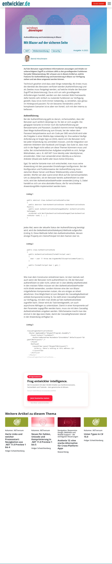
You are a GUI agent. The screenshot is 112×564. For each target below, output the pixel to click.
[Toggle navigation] (16, 3)
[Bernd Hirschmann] (27, 58)
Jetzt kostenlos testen (39, 398)
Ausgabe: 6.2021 (80, 50)
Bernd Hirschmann (39, 59)
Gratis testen (98, 3)
